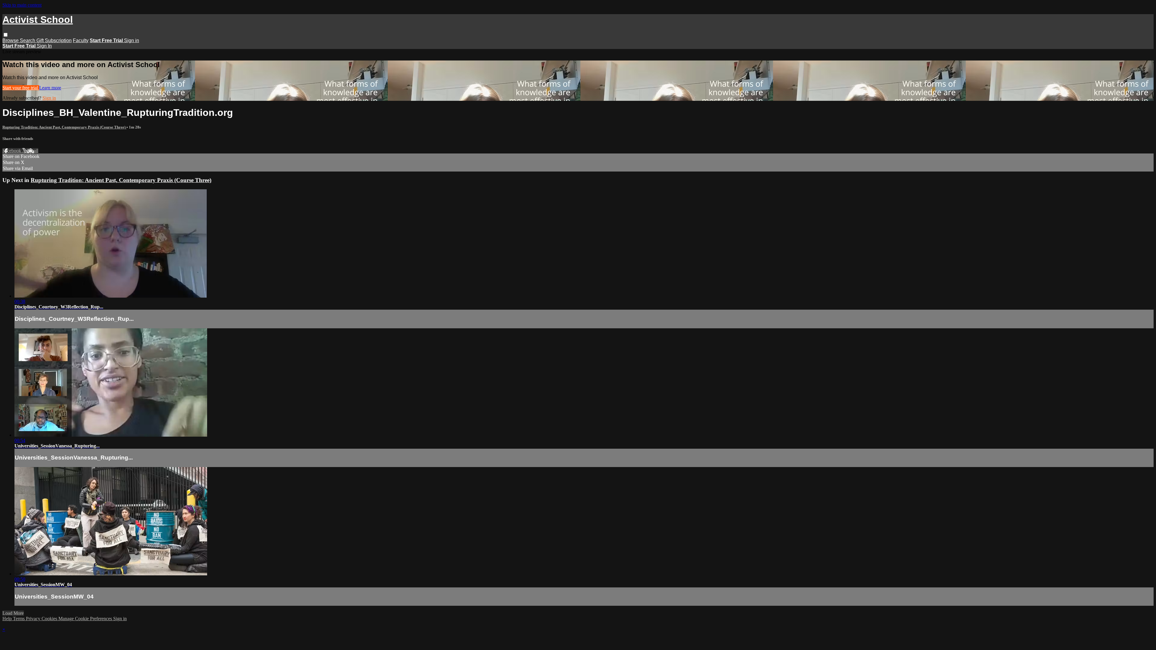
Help (7, 618)
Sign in (131, 40)
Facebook (12, 150)
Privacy (34, 618)
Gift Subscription (54, 40)
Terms (19, 618)
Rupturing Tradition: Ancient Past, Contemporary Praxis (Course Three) (64, 127)
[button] (6, 35)
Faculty (81, 40)
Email (32, 150)
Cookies (50, 618)
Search (28, 40)
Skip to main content (22, 5)
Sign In (44, 45)
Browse (11, 40)
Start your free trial (20, 87)
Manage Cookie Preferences (85, 618)
